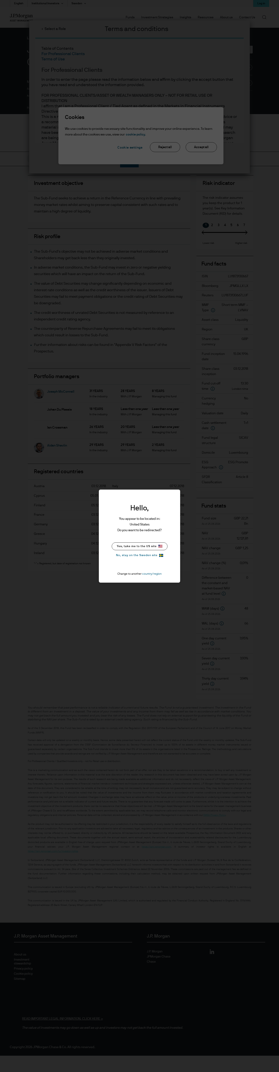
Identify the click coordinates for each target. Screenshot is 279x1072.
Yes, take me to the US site (137, 546)
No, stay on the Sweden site (136, 555)
